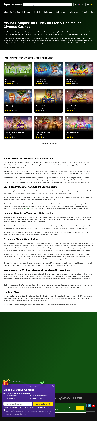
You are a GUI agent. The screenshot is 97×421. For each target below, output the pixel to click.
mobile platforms (30, 208)
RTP (49, 206)
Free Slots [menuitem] (5, 12)
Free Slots (17, 16)
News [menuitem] (93, 12)
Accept (80, 408)
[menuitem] (27, 11)
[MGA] (77, 398)
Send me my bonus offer (43, 404)
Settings (71, 408)
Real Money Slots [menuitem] (15, 12)
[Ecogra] (64, 398)
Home (11, 16)
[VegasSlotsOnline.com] (13, 4)
